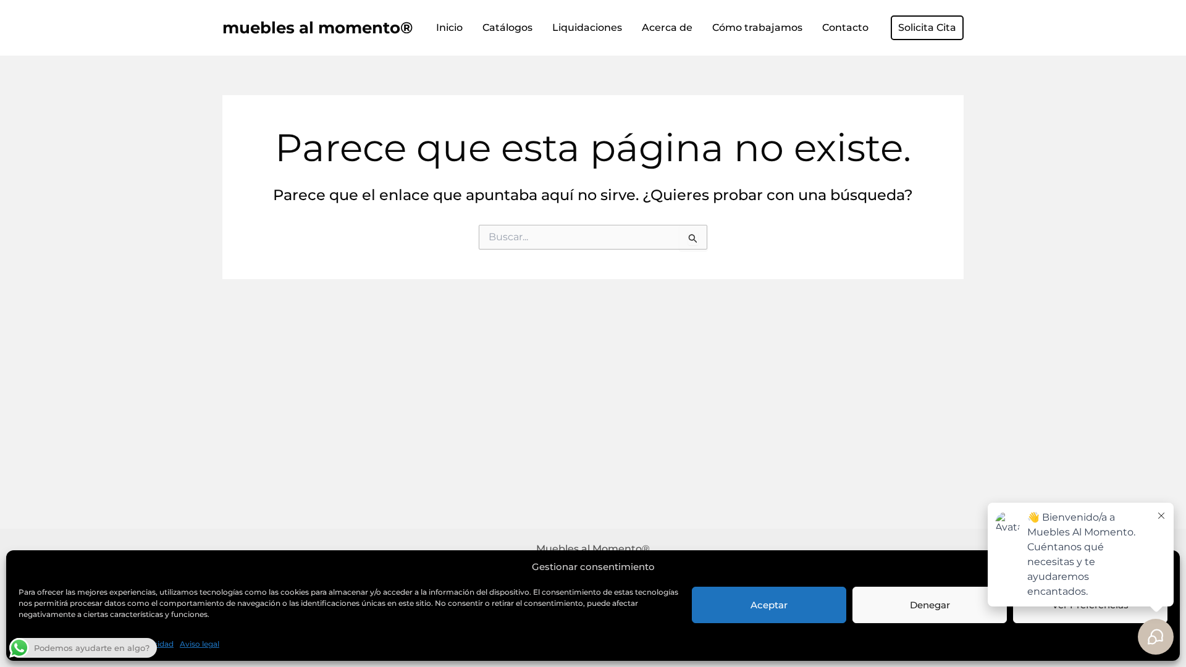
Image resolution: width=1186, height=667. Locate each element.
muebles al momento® (317, 27)
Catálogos (507, 27)
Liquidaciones (587, 27)
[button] (927, 27)
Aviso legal (199, 643)
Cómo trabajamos (757, 27)
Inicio (449, 27)
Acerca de (667, 27)
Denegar (930, 605)
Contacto (845, 27)
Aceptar (769, 605)
